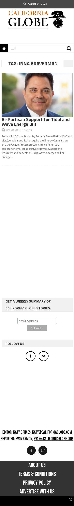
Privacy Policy (37, 482)
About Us (37, 465)
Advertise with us (37, 491)
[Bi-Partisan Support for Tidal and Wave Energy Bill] (37, 95)
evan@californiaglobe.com (53, 439)
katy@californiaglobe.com (52, 432)
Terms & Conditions (37, 474)
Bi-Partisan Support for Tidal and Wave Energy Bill (36, 122)
